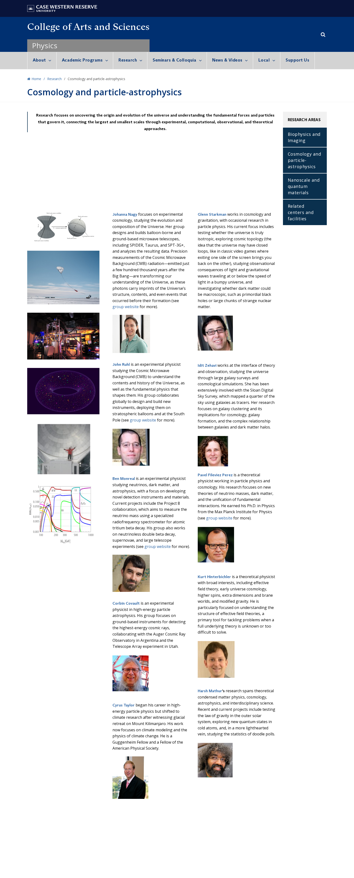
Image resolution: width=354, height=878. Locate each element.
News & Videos (227, 60)
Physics (44, 45)
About (39, 60)
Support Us (297, 60)
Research (127, 60)
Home (36, 78)
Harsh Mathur (210, 691)
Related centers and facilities (301, 212)
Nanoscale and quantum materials (304, 186)
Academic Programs (82, 60)
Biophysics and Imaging (304, 137)
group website (125, 306)
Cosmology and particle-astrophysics (304, 160)
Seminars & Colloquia (174, 60)
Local (264, 60)
